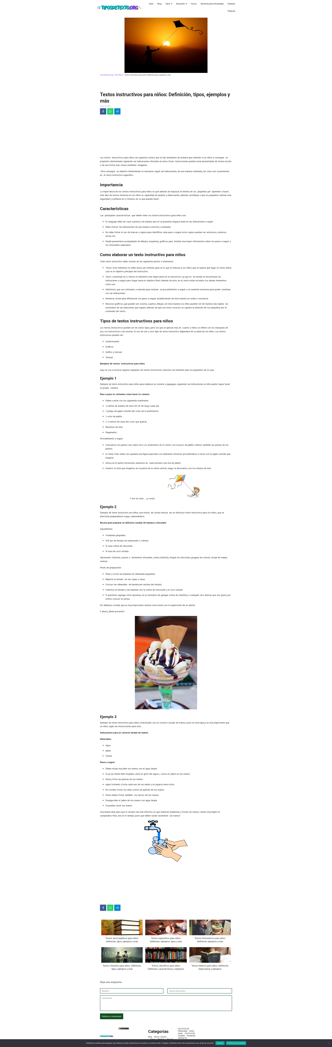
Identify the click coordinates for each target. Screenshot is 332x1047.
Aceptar (220, 1043)
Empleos (231, 3)
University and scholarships (212, 3)
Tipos (167, 3)
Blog (159, 3)
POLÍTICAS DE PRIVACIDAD (183, 1030)
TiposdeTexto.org (106, 75)
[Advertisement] (166, 84)
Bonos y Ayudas (160, 1037)
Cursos (194, 3)
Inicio (151, 3)
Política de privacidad (236, 1043)
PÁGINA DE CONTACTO (186, 1037)
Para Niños (119, 75)
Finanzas (231, 11)
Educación (180, 3)
